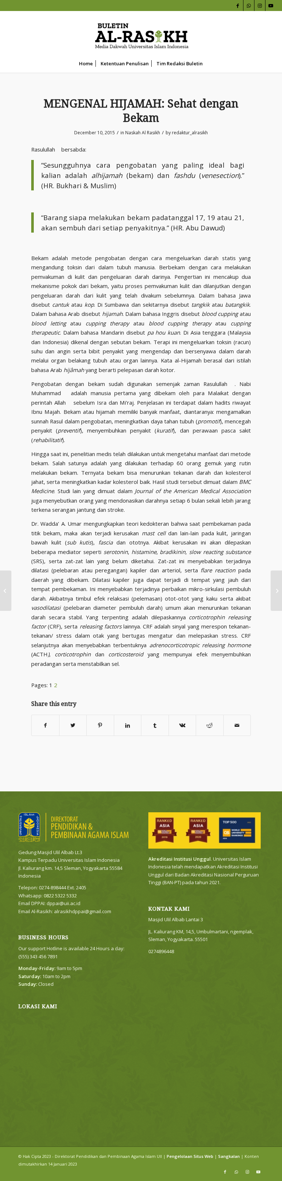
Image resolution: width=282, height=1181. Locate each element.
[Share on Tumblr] (155, 725)
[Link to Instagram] (259, 5)
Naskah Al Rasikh (142, 133)
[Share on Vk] (182, 725)
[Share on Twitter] (73, 725)
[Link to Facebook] (237, 5)
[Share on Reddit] (209, 725)
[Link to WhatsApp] (248, 5)
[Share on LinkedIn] (127, 725)
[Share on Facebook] (45, 725)
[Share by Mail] (237, 725)
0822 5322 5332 (60, 895)
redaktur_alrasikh (190, 133)
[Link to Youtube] (270, 5)
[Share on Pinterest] (100, 725)
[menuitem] (86, 63)
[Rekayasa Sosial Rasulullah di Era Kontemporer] (5, 591)
